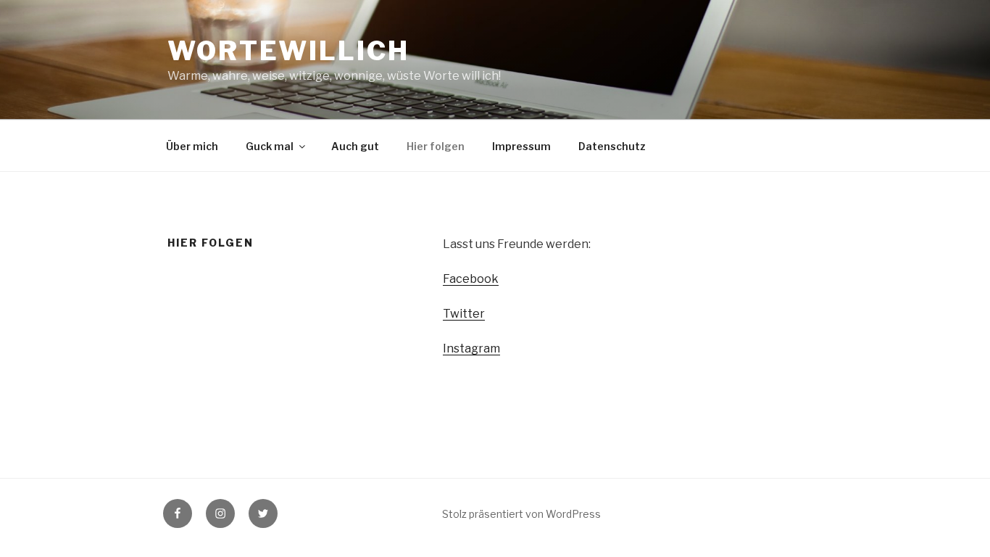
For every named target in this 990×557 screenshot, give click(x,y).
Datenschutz (612, 146)
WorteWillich (288, 51)
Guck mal (270, 146)
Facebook (471, 279)
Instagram (471, 348)
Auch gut (355, 146)
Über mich (192, 146)
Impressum (521, 146)
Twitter (464, 314)
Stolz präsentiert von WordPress (521, 514)
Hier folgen (436, 146)
